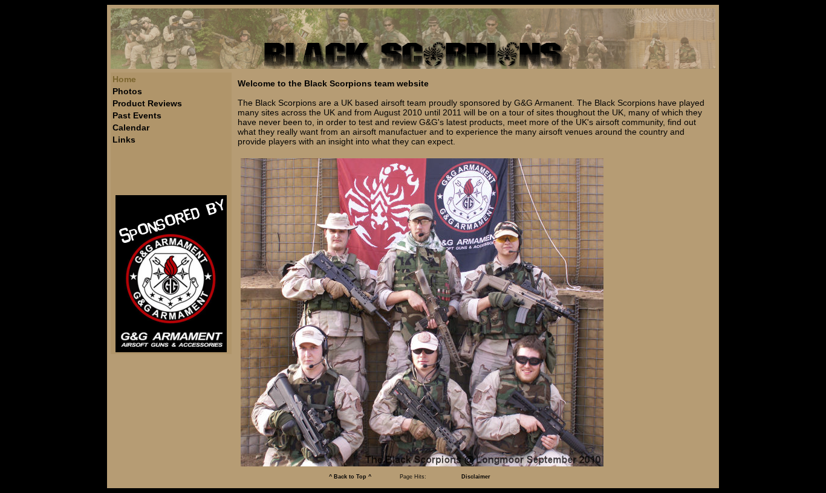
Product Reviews (147, 103)
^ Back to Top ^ (350, 477)
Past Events (136, 115)
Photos (127, 91)
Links (123, 139)
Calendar (130, 127)
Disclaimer (475, 477)
